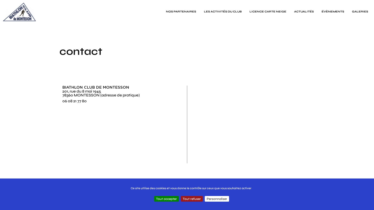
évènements (333, 11)
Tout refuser (192, 199)
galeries (360, 11)
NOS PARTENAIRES (181, 11)
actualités (304, 11)
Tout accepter (166, 199)
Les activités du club (223, 11)
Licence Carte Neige (268, 11)
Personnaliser (217, 199)
